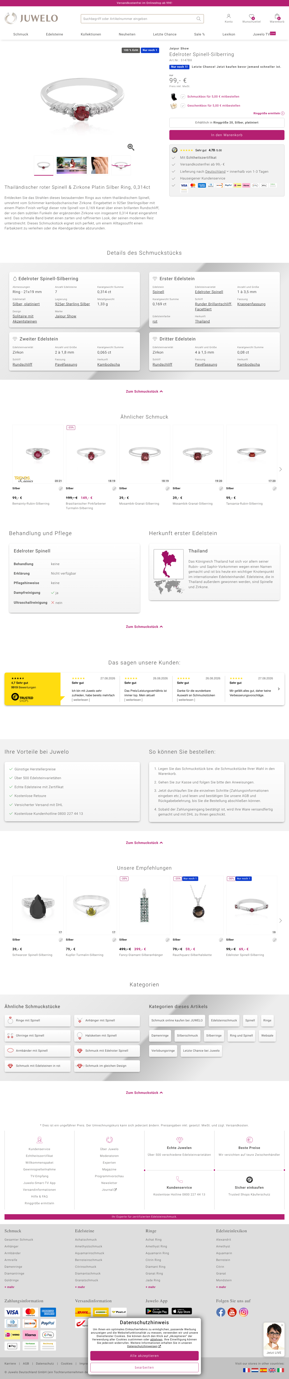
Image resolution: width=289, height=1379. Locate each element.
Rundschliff (22, 364)
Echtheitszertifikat (39, 1156)
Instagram (243, 1312)
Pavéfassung (66, 364)
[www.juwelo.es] (263, 1370)
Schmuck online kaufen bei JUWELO (177, 1020)
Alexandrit (223, 1240)
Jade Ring (153, 1280)
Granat (221, 1274)
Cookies (66, 1364)
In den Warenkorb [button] (227, 135)
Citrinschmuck (85, 1267)
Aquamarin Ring (157, 1253)
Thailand (202, 321)
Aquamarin (224, 1253)
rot (155, 321)
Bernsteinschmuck (89, 1260)
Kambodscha (108, 364)
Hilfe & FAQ (39, 1197)
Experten (109, 1163)
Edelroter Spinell (209, 292)
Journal (107, 1190)
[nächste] (280, 469)
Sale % (199, 34)
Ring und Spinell (241, 1036)
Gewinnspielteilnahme (39, 1169)
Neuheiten (127, 34)
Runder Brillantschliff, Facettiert (213, 306)
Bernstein (223, 1260)
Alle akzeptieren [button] (144, 1355)
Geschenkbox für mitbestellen (213, 106)
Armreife (11, 1260)
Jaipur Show (66, 316)
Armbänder (13, 1253)
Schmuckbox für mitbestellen (213, 97)
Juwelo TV (264, 34)
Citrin (220, 1267)
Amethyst (223, 1246)
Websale (267, 1036)
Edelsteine (54, 34)
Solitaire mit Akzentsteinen (25, 319)
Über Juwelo (109, 1149)
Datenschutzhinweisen (142, 1346)
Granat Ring (154, 1274)
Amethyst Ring (156, 1246)
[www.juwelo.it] (280, 1370)
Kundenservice (39, 1149)
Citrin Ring (153, 1260)
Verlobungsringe (163, 1051)
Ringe (267, 1020)
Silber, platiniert (26, 304)
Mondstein (224, 1280)
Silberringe (214, 1036)
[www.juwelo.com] (272, 1370)
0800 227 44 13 (193, 1195)
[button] (229, 19)
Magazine (109, 1169)
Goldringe (12, 1280)
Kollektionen (91, 34)
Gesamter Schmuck (19, 1240)
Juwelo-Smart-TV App (39, 1183)
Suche (199, 18)
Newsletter (109, 1183)
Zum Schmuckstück (142, 391)
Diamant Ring (155, 1267)
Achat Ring (154, 1240)
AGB (26, 1364)
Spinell (158, 292)
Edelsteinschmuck (224, 1020)
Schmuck (20, 34)
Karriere (10, 1364)
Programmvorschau (109, 1176)
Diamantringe (14, 1274)
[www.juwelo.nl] (255, 1370)
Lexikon (229, 34)
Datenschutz (45, 1364)
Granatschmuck (86, 1280)
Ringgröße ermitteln (39, 1203)
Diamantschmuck (88, 1274)
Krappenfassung (251, 304)
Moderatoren (109, 1156)
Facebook (220, 1312)
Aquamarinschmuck (90, 1253)
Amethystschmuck (89, 1246)
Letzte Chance (165, 34)
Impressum (87, 1364)
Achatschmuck (86, 1240)
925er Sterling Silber (72, 304)
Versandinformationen (39, 1190)
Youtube (232, 1312)
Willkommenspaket (40, 1163)
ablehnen (156, 1340)
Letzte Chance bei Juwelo (201, 1051)
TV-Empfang (39, 1176)
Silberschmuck (187, 1036)
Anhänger (12, 1246)
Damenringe (160, 1036)
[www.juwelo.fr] (246, 1370)
